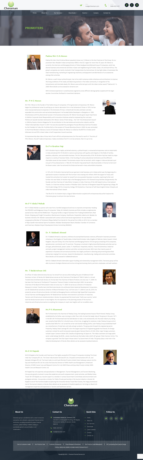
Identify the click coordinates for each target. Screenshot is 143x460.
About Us (44, 13)
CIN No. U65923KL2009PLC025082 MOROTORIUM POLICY (71, 447)
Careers (96, 13)
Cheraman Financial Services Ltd (76, 454)
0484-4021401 (115, 6)
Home (34, 13)
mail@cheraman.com (92, 6)
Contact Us (106, 13)
